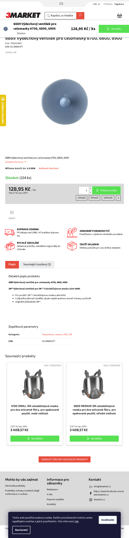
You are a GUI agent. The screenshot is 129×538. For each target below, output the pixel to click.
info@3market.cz (102, 486)
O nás (50, 494)
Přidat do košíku (108, 190)
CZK (95, 4)
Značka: (10, 52)
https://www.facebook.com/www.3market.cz (109, 493)
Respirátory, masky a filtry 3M (57, 334)
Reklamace (52, 489)
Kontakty (51, 504)
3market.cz (99, 499)
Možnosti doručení (48, 168)
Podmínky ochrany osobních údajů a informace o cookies (22, 492)
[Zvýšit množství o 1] (90, 188)
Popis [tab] (12, 264)
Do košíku (116, 28)
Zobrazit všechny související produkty (64, 459)
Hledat (80, 15)
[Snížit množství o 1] (90, 192)
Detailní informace (14, 162)
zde (77, 521)
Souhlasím (107, 520)
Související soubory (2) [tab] (37, 264)
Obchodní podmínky (15, 486)
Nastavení (21, 530)
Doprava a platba (55, 499)
